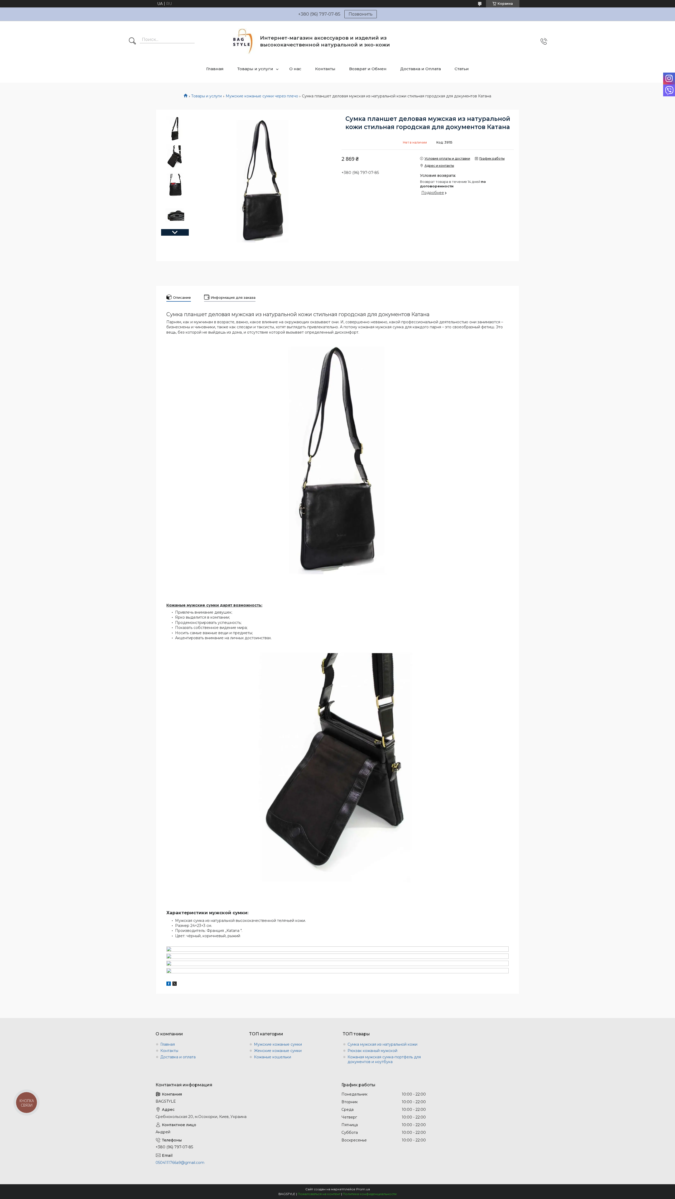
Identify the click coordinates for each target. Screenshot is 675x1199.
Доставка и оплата (178, 1057)
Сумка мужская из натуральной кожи (382, 1044)
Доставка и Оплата (420, 68)
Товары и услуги (255, 68)
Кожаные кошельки (272, 1057)
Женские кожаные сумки (278, 1050)
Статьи (462, 68)
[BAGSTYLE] (243, 41)
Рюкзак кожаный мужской (372, 1050)
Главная (215, 68)
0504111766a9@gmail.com (180, 1162)
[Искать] (132, 41)
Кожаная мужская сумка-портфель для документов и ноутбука (384, 1059)
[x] (174, 984)
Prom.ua (363, 1189)
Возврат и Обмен (368, 68)
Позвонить (361, 14)
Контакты (325, 68)
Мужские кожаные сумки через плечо (262, 96)
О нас (295, 68)
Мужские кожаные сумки (278, 1044)
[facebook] (168, 984)
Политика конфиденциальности (370, 1194)
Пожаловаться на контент (319, 1194)
